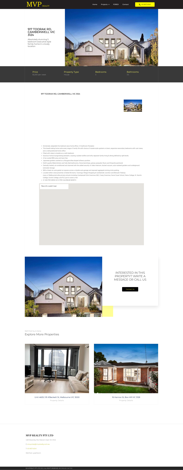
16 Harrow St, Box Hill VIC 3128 (126, 397)
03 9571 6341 (32, 448)
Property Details (57, 400)
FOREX (116, 4)
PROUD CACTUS (66, 468)
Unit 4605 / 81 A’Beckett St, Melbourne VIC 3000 (57, 397)
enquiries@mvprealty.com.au (38, 444)
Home (94, 4)
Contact (125, 4)
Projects (104, 4)
